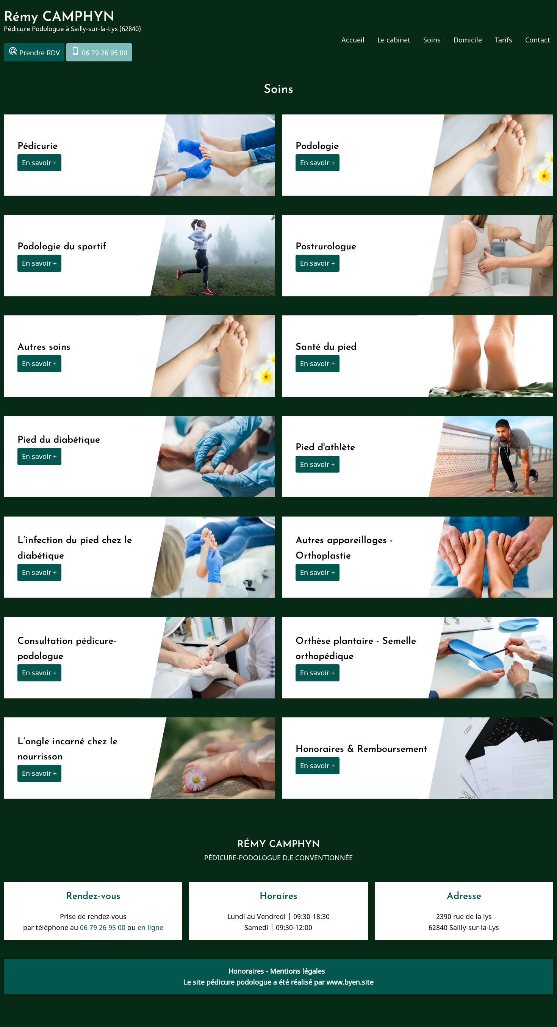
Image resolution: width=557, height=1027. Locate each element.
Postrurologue (326, 247)
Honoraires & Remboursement (361, 749)
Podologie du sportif (63, 247)
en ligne (150, 927)
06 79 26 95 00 (99, 51)
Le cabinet (393, 39)
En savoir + (39, 162)
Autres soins (43, 347)
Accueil (353, 39)
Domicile (468, 39)
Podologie (317, 146)
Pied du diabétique (58, 440)
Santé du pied (326, 347)
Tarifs (503, 39)
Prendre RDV (34, 51)
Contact (537, 39)
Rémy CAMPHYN (59, 17)
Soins (432, 39)
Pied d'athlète (325, 447)
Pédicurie (37, 146)
